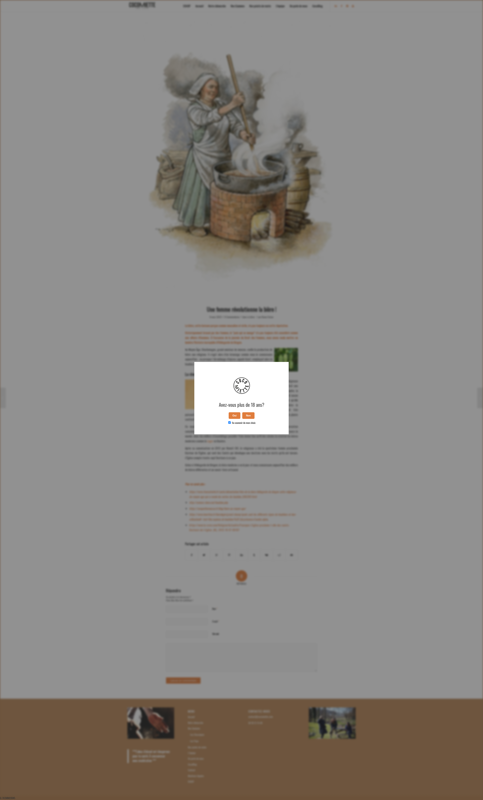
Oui (234, 415)
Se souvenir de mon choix (243, 422)
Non (248, 415)
